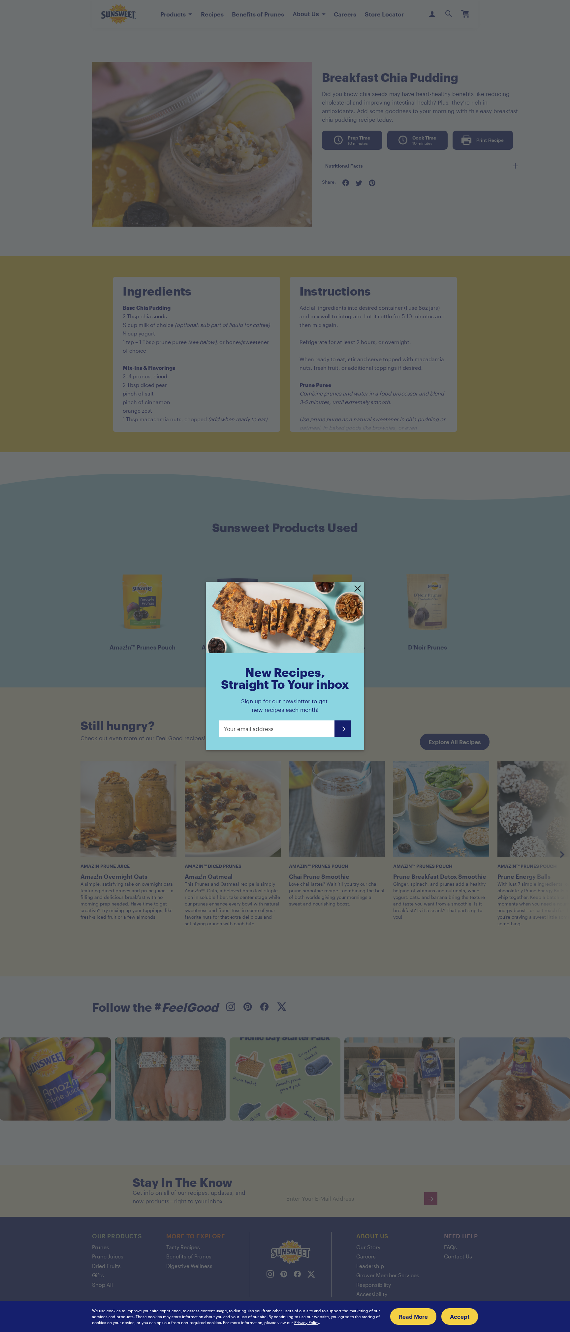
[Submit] (342, 728)
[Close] (357, 589)
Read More (413, 1316)
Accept (459, 1316)
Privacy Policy (306, 1322)
